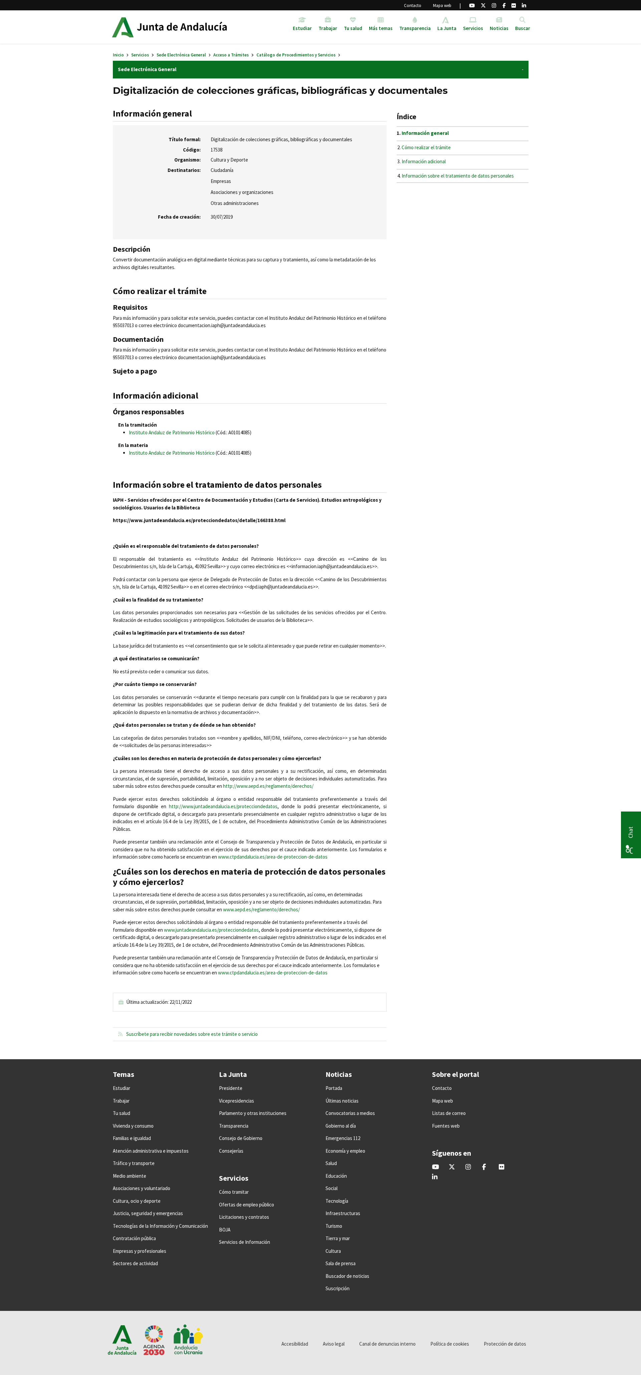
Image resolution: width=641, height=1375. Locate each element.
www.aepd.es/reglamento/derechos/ (261, 909)
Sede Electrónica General (181, 55)
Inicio (118, 55)
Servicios (140, 55)
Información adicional (424, 161)
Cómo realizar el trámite (426, 147)
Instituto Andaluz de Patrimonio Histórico (172, 432)
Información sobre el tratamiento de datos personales (458, 176)
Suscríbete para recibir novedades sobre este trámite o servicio (191, 1034)
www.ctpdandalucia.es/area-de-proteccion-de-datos (273, 972)
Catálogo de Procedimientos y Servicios (296, 55)
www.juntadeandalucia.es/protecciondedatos (211, 930)
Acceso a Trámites (231, 55)
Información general (425, 133)
